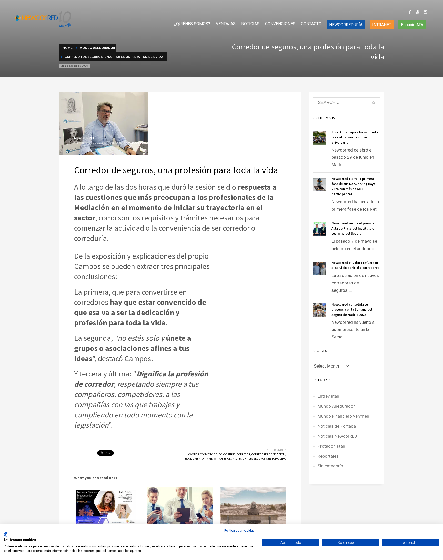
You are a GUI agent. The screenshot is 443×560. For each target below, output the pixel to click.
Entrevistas (328, 396)
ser (268, 458)
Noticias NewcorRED (337, 436)
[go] (373, 103)
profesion (224, 458)
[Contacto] (425, 12)
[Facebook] (410, 12)
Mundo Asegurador (140, 142)
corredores (259, 454)
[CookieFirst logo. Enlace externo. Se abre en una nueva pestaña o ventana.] (6, 534)
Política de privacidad (239, 530)
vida (283, 458)
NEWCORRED (84, 138)
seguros (259, 458)
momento (197, 458)
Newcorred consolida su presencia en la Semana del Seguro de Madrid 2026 (351, 309)
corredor (243, 454)
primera (210, 458)
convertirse (226, 454)
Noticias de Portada (337, 426)
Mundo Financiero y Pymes (343, 416)
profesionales (242, 458)
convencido (208, 454)
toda (275, 458)
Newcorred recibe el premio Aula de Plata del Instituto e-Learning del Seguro (353, 228)
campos (193, 454)
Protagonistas (331, 446)
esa (187, 458)
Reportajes (328, 456)
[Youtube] (417, 12)
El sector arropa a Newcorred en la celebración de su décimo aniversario (355, 137)
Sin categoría (330, 465)
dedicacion (277, 454)
